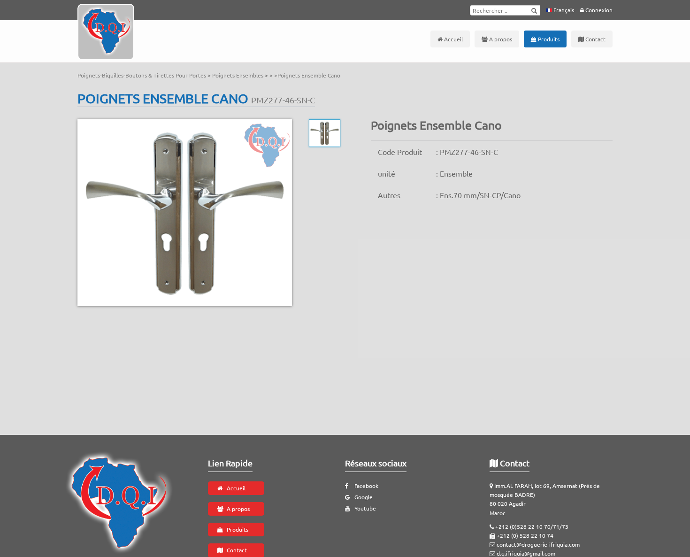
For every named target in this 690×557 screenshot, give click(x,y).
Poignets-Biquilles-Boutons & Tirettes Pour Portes (142, 75)
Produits (548, 39)
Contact (595, 39)
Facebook (366, 485)
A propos (500, 39)
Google (363, 497)
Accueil (453, 39)
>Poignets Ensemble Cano (307, 75)
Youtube (365, 508)
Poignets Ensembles (238, 75)
